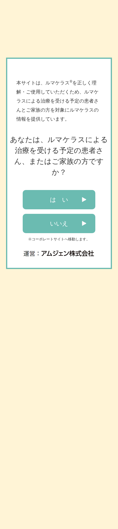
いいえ (59, 223)
